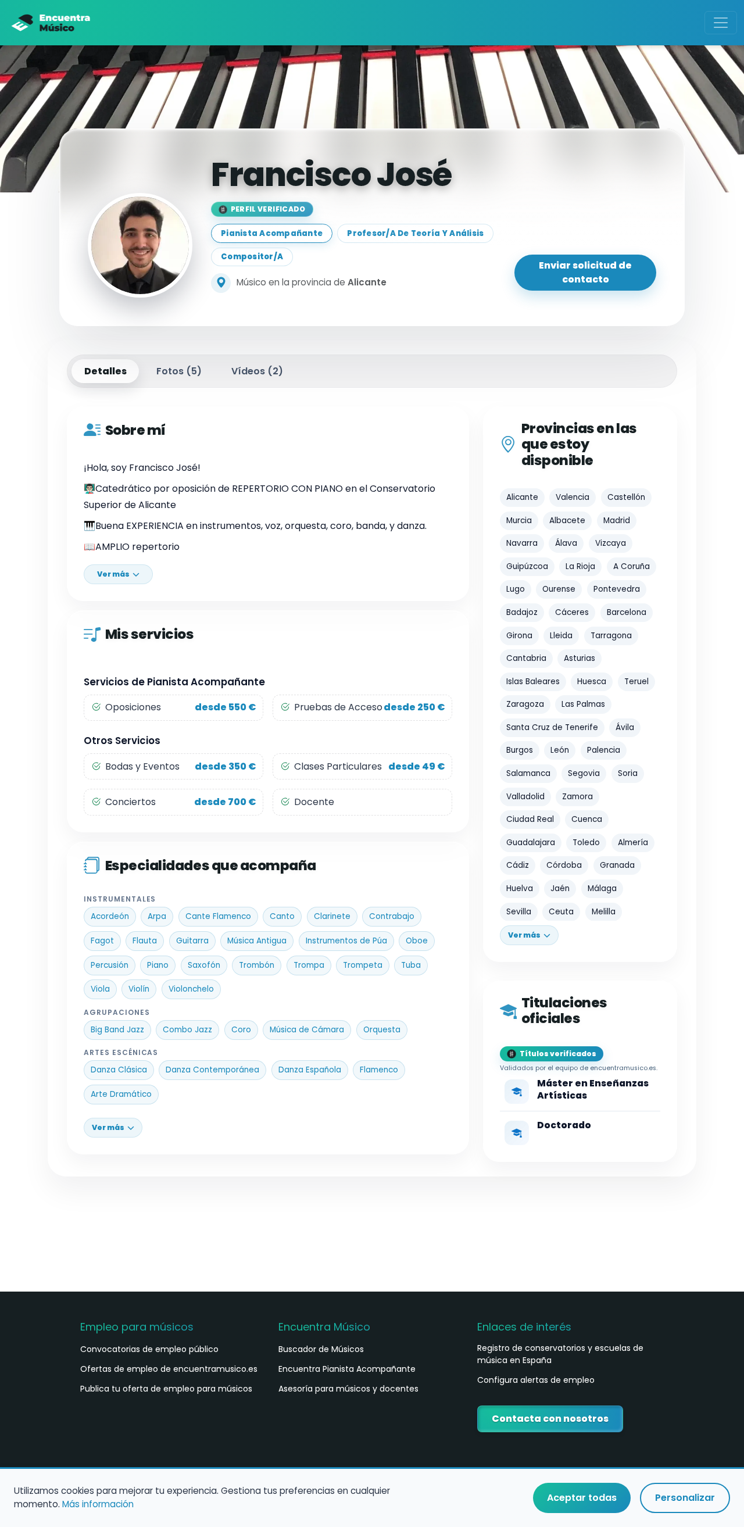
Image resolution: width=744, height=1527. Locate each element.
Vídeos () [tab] (257, 371)
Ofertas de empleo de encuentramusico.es (168, 1369)
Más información (98, 1504)
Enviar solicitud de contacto (585, 272)
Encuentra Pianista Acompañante (347, 1369)
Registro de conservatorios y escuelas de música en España (560, 1354)
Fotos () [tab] (179, 371)
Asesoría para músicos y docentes (348, 1388)
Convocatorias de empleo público (149, 1349)
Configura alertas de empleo (536, 1380)
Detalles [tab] (105, 371)
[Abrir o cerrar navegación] (720, 22)
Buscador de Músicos (321, 1349)
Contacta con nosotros (550, 1418)
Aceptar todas (582, 1497)
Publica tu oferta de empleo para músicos (166, 1388)
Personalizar (685, 1497)
